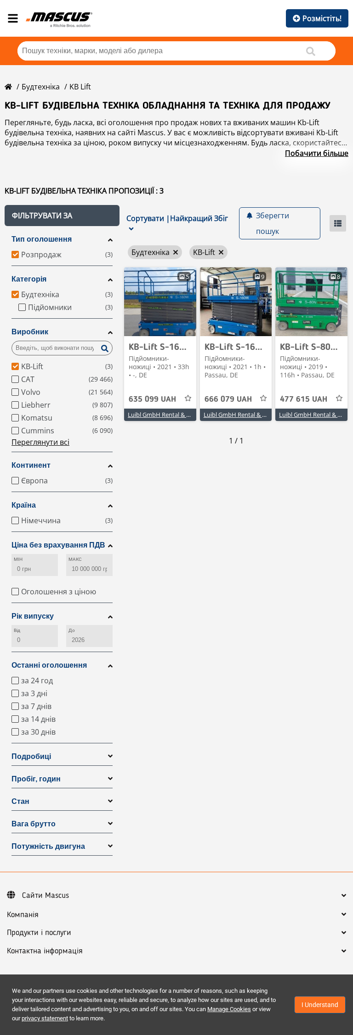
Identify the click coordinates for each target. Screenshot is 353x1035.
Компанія (23, 915)
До (71, 630)
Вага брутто (33, 824)
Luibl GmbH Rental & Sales (164, 414)
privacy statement (45, 1018)
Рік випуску (32, 616)
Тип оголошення (41, 239)
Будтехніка (41, 87)
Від (17, 630)
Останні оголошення (49, 665)
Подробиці (31, 756)
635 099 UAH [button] (152, 399)
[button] (62, 215)
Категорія (28, 279)
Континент (31, 465)
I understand (320, 1004)
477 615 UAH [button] (303, 399)
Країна (23, 505)
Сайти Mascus (45, 895)
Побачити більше (316, 153)
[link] (160, 301)
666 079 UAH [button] (228, 399)
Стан (20, 801)
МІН (18, 559)
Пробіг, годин (36, 779)
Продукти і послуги (39, 933)
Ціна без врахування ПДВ (58, 545)
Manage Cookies (229, 1009)
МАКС (75, 559)
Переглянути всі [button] (40, 442)
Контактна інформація (45, 951)
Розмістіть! (322, 18)
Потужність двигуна (48, 846)
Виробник (29, 332)
